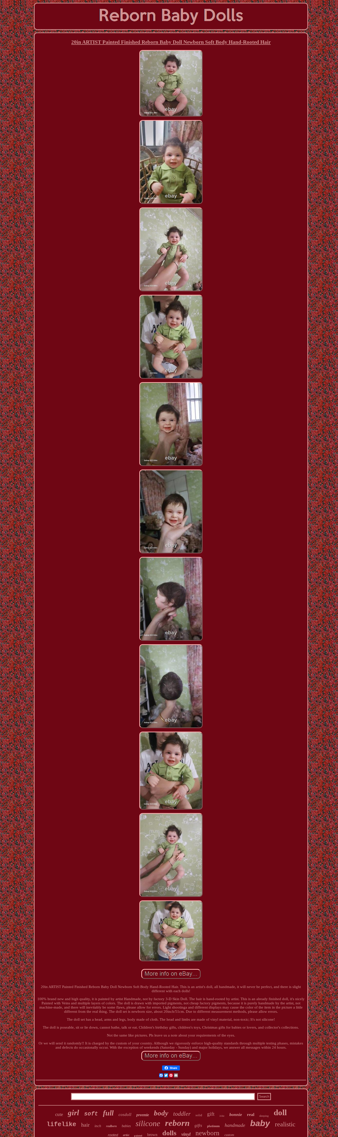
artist (126, 1135)
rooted (113, 1135)
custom (229, 1135)
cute (59, 1114)
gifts (198, 1125)
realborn (111, 1126)
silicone (148, 1123)
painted (138, 1135)
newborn (207, 1133)
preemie (142, 1115)
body (161, 1113)
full (108, 1113)
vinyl (186, 1134)
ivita (221, 1115)
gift (211, 1114)
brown (152, 1135)
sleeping (264, 1115)
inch (98, 1126)
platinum (213, 1126)
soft (91, 1114)
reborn (177, 1123)
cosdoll (125, 1114)
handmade (235, 1125)
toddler (182, 1114)
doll (280, 1112)
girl (73, 1112)
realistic (285, 1124)
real (250, 1114)
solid (198, 1115)
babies (126, 1126)
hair (85, 1125)
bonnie (235, 1114)
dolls (169, 1133)
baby (260, 1123)
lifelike (61, 1124)
